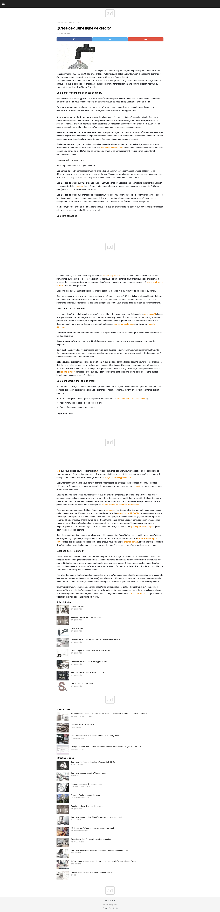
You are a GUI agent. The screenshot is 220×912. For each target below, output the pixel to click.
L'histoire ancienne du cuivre (82, 724)
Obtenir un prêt (74, 23)
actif (58, 471)
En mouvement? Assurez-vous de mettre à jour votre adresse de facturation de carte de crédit (109, 714)
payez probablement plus (142, 526)
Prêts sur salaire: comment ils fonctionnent (88, 672)
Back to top (110, 900)
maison (79, 186)
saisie (138, 486)
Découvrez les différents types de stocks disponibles (92, 872)
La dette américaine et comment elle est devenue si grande (95, 736)
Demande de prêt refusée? (82, 684)
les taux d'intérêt (67, 372)
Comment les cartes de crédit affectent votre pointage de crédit (96, 817)
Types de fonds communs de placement (87, 795)
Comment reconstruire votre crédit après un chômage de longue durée (99, 850)
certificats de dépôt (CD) (128, 513)
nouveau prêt (150, 314)
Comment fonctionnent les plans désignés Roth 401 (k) (93, 762)
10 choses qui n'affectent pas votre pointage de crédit (92, 828)
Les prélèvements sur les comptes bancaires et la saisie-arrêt (95, 639)
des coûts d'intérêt (137, 593)
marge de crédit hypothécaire (118, 477)
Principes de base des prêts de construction (88, 617)
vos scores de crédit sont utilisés (132, 398)
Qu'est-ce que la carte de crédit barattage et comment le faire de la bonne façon (103, 861)
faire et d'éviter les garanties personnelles (120, 504)
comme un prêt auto (111, 275)
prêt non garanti (131, 542)
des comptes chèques (124, 324)
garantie (109, 510)
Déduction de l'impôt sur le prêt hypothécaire (89, 662)
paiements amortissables (112, 147)
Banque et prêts (62, 23)
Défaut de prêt (77, 628)
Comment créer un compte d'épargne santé (88, 773)
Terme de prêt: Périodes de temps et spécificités (90, 650)
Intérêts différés (77, 606)
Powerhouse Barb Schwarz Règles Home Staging (91, 839)
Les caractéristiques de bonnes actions (86, 784)
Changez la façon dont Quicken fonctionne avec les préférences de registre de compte (106, 747)
